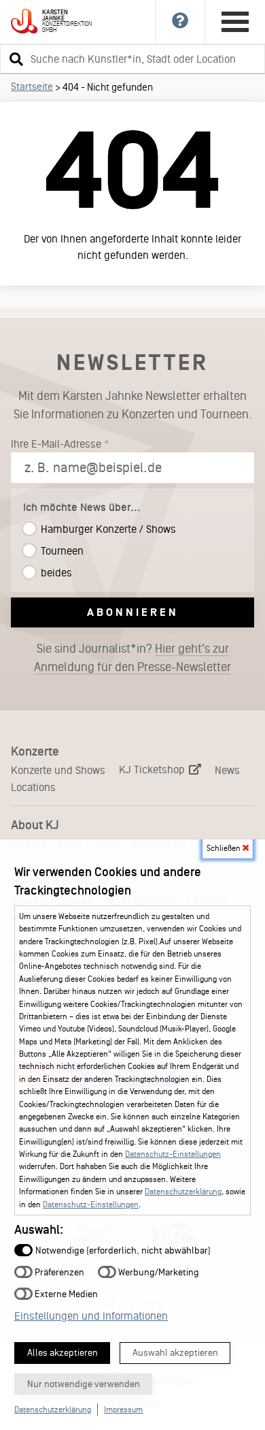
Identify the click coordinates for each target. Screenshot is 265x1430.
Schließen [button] (225, 848)
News (227, 770)
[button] (14, 58)
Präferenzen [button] (58, 1271)
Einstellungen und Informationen (91, 1316)
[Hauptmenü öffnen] (235, 22)
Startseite (32, 86)
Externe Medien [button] (65, 1293)
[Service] (180, 22)
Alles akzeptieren (62, 1353)
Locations (33, 787)
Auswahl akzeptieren (175, 1353)
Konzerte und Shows (58, 770)
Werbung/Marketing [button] (157, 1271)
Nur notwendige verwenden (83, 1384)
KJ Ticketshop (153, 769)
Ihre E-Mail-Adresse (56, 444)
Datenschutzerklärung (183, 1191)
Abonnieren (133, 612)
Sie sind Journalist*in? (132, 658)
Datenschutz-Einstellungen (173, 1154)
